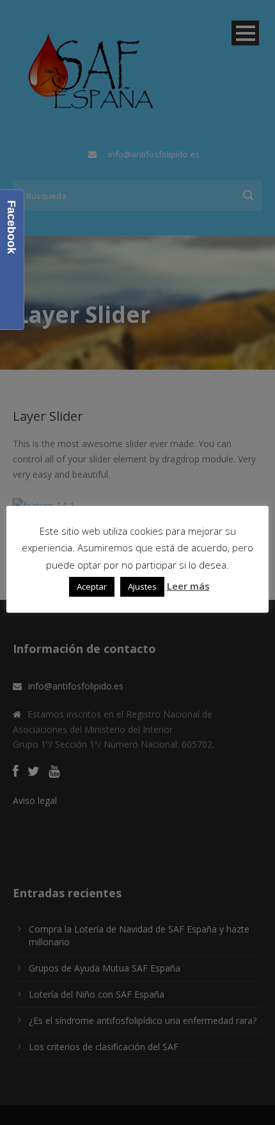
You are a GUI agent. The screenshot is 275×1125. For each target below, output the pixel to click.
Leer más (188, 585)
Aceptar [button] (92, 586)
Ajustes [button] (142, 586)
